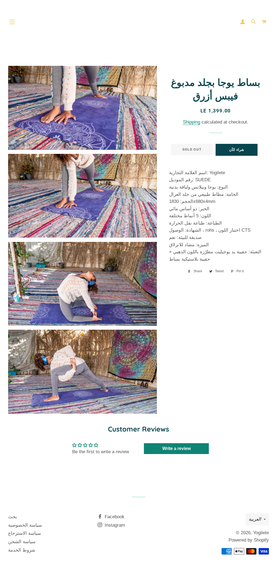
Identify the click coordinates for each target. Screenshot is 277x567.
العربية (255, 519)
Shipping (191, 122)
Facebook (113, 516)
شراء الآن (236, 150)
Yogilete (261, 532)
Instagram (114, 525)
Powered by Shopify (249, 540)
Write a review (176, 448)
